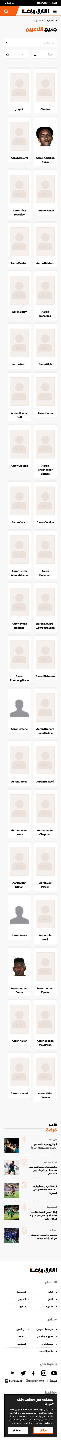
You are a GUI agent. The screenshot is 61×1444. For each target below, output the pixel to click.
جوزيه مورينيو (50, 1162)
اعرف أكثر (18, 1430)
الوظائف (21, 1344)
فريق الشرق (47, 1344)
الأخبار (50, 1292)
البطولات (21, 1292)
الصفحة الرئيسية (50, 20)
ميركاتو (53, 1139)
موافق (43, 1430)
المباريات (49, 1306)
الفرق (50, 1299)
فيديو (23, 1306)
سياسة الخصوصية (44, 1329)
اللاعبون (22, 1299)
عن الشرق (21, 1329)
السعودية (52, 1207)
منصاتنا (22, 1337)
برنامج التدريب (46, 1351)
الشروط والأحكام (45, 1337)
